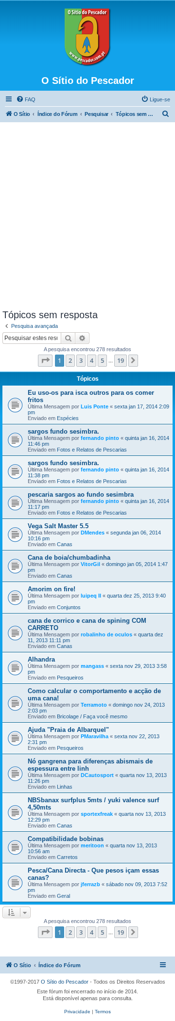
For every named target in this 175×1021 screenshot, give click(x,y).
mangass (92, 666)
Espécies (68, 418)
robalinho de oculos (106, 634)
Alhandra (41, 659)
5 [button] (102, 360)
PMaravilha (94, 736)
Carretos (67, 857)
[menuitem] (25, 99)
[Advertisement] (87, 217)
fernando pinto (100, 438)
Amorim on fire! (51, 589)
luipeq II (91, 596)
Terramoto (94, 705)
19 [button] (120, 360)
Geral (63, 896)
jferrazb (90, 884)
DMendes (93, 532)
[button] (45, 360)
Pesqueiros (70, 678)
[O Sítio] (87, 37)
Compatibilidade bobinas (66, 839)
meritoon (92, 845)
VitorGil (90, 564)
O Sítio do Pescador (64, 982)
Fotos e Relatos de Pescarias (92, 450)
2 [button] (70, 360)
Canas (64, 544)
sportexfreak (97, 814)
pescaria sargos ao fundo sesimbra (81, 494)
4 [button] (91, 360)
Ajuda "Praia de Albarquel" (68, 729)
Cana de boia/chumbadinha (69, 557)
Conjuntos (69, 607)
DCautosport (97, 775)
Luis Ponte (94, 406)
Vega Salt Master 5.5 (58, 526)
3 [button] (81, 360)
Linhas (64, 787)
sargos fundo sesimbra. (63, 431)
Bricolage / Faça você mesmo (92, 716)
